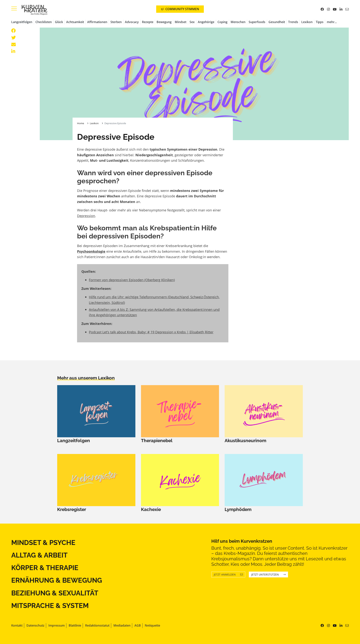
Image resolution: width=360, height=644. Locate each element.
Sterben (116, 22)
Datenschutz (35, 625)
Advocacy (132, 22)
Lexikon (307, 22)
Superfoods (257, 22)
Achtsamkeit (75, 22)
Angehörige (206, 22)
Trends (293, 22)
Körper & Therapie (44, 568)
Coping (222, 22)
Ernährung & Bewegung (56, 580)
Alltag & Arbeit (39, 555)
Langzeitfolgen (21, 22)
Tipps (319, 22)
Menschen (238, 22)
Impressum (56, 625)
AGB (137, 625)
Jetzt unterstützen (265, 574)
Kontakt (16, 625)
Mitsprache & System (50, 605)
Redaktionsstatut (97, 625)
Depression (86, 215)
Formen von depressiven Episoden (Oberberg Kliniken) (132, 279)
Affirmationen (97, 22)
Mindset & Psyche (43, 542)
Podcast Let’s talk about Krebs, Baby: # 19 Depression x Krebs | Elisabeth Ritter (151, 332)
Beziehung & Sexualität (54, 593)
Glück (59, 22)
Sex (192, 22)
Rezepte (147, 22)
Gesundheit (276, 22)
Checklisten (43, 22)
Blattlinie (75, 625)
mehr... (332, 22)
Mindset (180, 22)
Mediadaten (121, 625)
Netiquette (152, 625)
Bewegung (164, 22)
